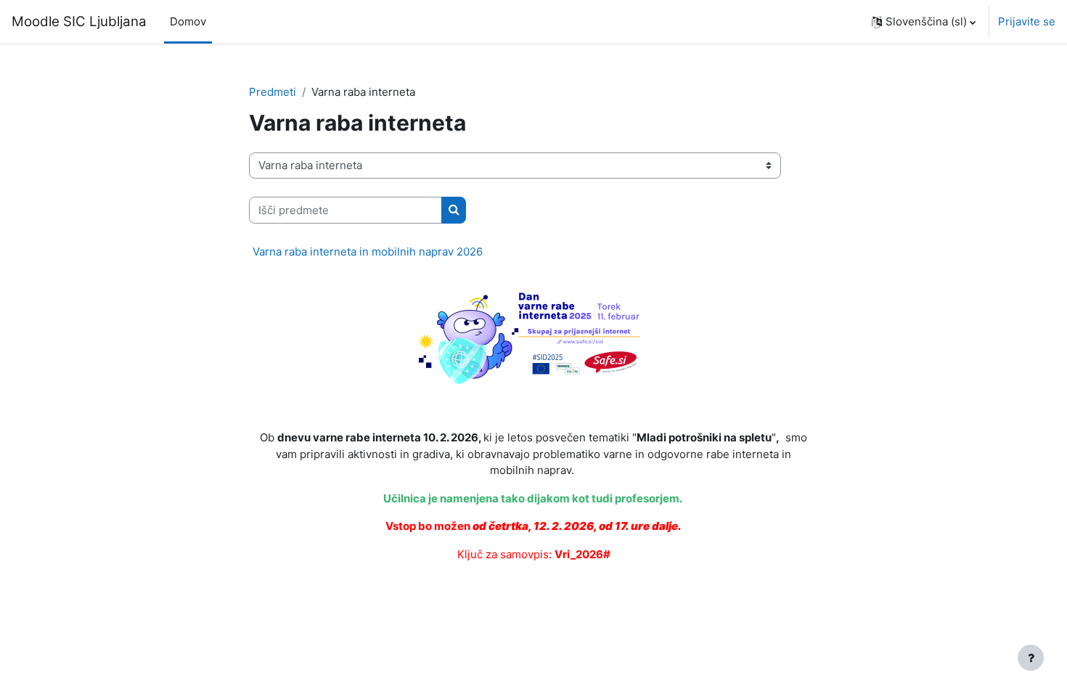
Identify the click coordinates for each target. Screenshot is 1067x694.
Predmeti (272, 92)
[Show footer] (1031, 658)
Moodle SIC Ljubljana (79, 21)
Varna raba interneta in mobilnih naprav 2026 (368, 251)
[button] (924, 22)
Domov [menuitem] (188, 21)
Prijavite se (1026, 21)
